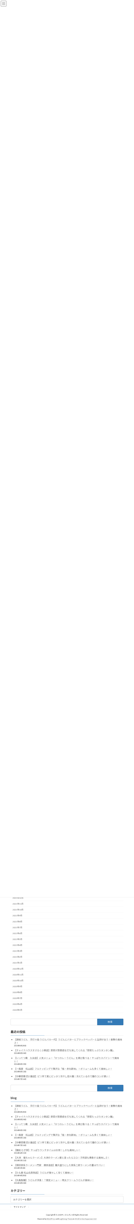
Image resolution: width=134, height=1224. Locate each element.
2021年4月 (17, 945)
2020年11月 (18, 974)
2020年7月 (17, 998)
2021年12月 (18, 898)
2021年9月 (17, 915)
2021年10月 (18, 909)
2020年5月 (17, 1010)
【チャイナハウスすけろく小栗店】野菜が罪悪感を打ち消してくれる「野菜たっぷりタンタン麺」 (64, 1050)
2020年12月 (18, 968)
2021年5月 (17, 939)
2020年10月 (18, 980)
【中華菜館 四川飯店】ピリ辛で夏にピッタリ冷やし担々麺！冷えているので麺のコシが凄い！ (62, 1076)
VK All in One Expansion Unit (86, 1219)
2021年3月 (17, 951)
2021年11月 (18, 904)
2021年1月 (17, 963)
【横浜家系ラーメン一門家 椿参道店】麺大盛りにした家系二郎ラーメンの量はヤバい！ (59, 1165)
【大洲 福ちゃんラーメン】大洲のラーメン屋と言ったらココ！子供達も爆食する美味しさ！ (62, 1157)
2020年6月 (17, 1004)
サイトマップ (19, 1207)
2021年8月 (17, 921)
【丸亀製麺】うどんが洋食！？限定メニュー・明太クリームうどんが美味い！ (54, 1180)
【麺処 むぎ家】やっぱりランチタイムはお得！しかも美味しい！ (47, 1150)
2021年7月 (17, 927)
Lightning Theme (66, 1219)
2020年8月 (17, 992)
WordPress (51, 1219)
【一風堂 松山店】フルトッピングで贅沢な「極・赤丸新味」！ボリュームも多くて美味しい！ (63, 1068)
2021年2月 (17, 957)
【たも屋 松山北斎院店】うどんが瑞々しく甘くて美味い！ (44, 1172)
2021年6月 (17, 933)
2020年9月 (17, 986)
